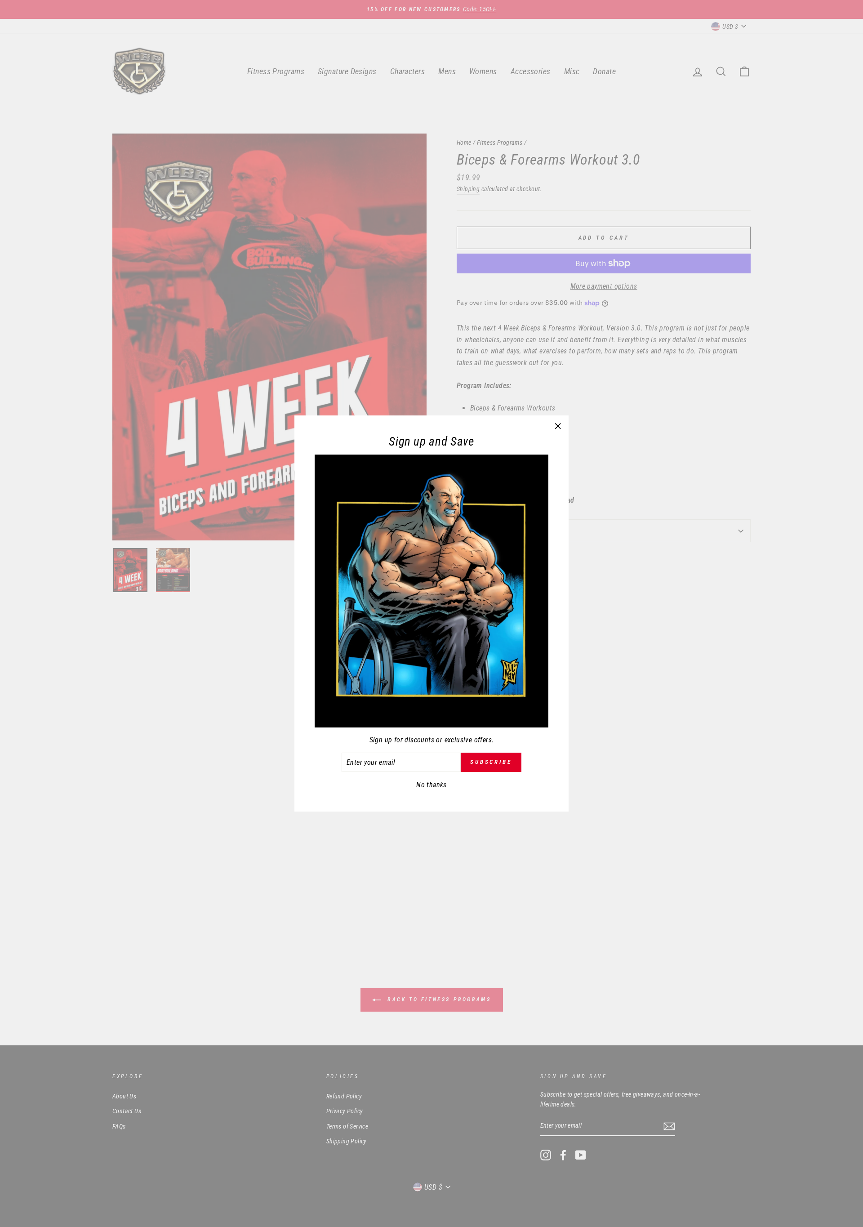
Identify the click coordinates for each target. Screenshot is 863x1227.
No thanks (431, 785)
